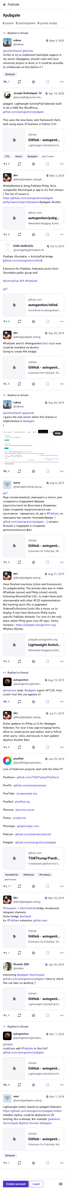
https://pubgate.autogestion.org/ (36, 625)
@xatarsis (54, 1119)
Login (36, 1184)
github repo (40, 920)
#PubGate (13, 920)
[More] (62, 82)
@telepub (25, 916)
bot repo (49, 343)
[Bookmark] (47, 82)
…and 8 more (9, 879)
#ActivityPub (28, 908)
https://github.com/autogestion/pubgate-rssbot (32, 1111)
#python (24, 1123)
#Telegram (9, 908)
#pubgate (46, 1123)
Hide (58, 433)
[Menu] (60, 1184)
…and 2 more (47, 156)
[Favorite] (33, 82)
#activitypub (10, 1123)
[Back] (4, 4)
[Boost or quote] (19, 82)
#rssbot (34, 1123)
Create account (15, 1184)
